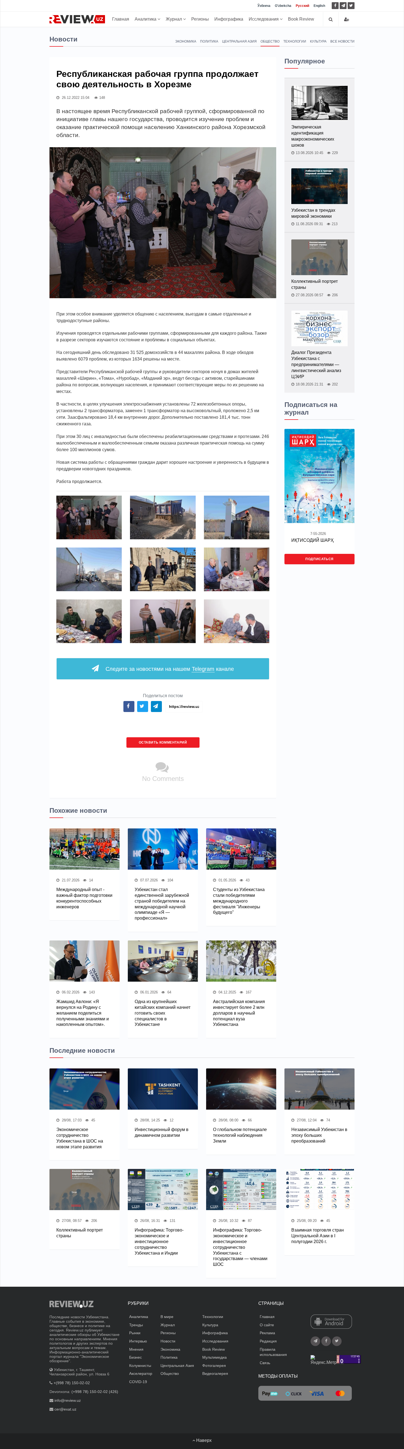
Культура (318, 41)
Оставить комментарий (163, 742)
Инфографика (228, 19)
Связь (265, 1363)
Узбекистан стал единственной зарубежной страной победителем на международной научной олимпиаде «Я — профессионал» (162, 903)
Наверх (203, 1440)
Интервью (138, 1341)
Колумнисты (140, 1365)
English (319, 6)
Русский (302, 6)
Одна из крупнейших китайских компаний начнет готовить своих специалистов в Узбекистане (162, 1013)
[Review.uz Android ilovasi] (331, 1322)
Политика (209, 41)
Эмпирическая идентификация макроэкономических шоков (312, 136)
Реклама (267, 1333)
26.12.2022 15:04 (75, 98)
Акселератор (140, 1373)
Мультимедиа (214, 1357)
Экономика (185, 41)
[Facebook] (335, 5)
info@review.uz (67, 1400)
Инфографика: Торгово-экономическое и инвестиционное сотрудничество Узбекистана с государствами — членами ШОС (240, 1247)
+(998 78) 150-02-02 (72, 1383)
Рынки (134, 1333)
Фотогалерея (214, 1365)
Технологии (294, 41)
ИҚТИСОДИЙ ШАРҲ (312, 540)
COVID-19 (138, 1382)
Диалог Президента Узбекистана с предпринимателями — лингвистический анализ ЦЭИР (316, 364)
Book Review (301, 19)
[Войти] (347, 19)
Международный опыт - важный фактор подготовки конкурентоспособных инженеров (84, 898)
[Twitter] (351, 5)
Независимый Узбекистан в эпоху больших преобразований (319, 1135)
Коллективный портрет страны (314, 284)
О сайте (267, 1325)
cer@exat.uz (65, 1409)
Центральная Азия (239, 41)
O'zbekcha (283, 6)
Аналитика (146, 19)
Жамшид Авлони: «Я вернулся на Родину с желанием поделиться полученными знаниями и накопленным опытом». (82, 1013)
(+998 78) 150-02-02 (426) (94, 1391)
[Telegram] (343, 5)
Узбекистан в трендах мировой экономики (313, 213)
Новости (168, 1341)
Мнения (136, 1349)
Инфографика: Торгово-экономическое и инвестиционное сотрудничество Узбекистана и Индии (159, 1241)
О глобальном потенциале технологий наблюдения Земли (240, 1135)
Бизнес (135, 1357)
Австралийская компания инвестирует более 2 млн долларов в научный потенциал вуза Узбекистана (239, 1013)
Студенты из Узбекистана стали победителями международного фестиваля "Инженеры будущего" (239, 901)
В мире (167, 1316)
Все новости (342, 41)
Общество (270, 41)
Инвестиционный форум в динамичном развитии (162, 1132)
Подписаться (319, 559)
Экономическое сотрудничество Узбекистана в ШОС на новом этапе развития (79, 1138)
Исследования (264, 19)
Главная (120, 19)
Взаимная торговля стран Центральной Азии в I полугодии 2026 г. (317, 1236)
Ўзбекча (264, 6)
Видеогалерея (215, 1373)
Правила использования (273, 1352)
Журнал (174, 19)
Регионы (200, 19)
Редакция (268, 1341)
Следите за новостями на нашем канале (170, 669)
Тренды (136, 1325)
